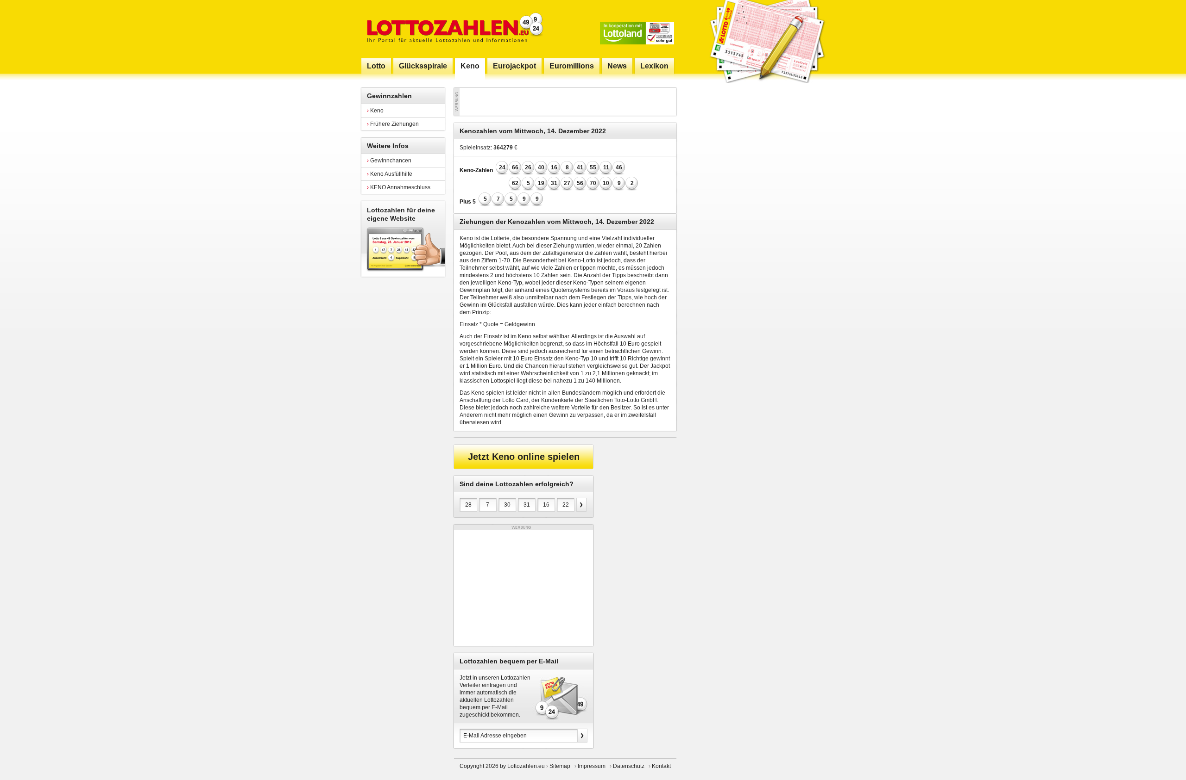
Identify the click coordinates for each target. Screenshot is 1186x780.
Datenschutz (628, 766)
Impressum (592, 766)
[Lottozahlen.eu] (453, 29)
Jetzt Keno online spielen (524, 457)
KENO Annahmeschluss (398, 187)
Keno (375, 110)
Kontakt (661, 766)
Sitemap (559, 766)
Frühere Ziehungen (393, 124)
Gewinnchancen (389, 160)
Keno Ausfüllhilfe (389, 174)
